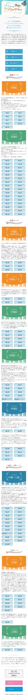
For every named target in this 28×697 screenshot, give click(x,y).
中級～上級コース (14, 63)
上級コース (14, 68)
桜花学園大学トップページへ (14, 682)
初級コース (14, 51)
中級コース (14, 57)
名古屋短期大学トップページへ (14, 689)
